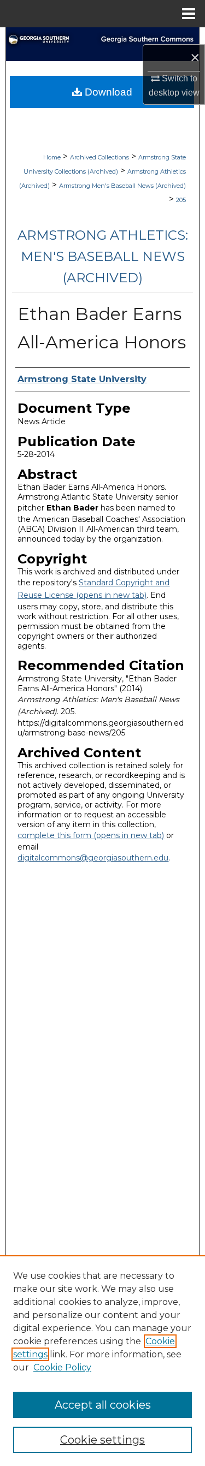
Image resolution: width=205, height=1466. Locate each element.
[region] (102, 1360)
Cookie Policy (62, 1367)
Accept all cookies (103, 1404)
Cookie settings (102, 1439)
